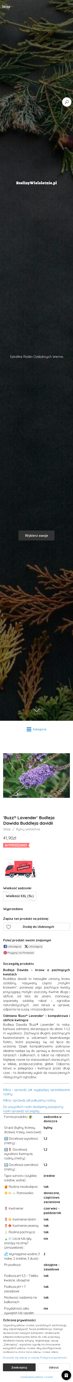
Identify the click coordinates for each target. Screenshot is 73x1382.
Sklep (7, 829)
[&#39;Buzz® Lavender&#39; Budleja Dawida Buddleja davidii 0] (36, 775)
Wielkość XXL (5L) (19, 896)
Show (66, 1375)
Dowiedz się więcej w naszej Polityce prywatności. (35, 1357)
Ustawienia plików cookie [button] (36, 1377)
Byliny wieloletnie (28, 829)
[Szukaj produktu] (66, 102)
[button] (36, 927)
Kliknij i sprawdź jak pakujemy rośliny (29, 1100)
